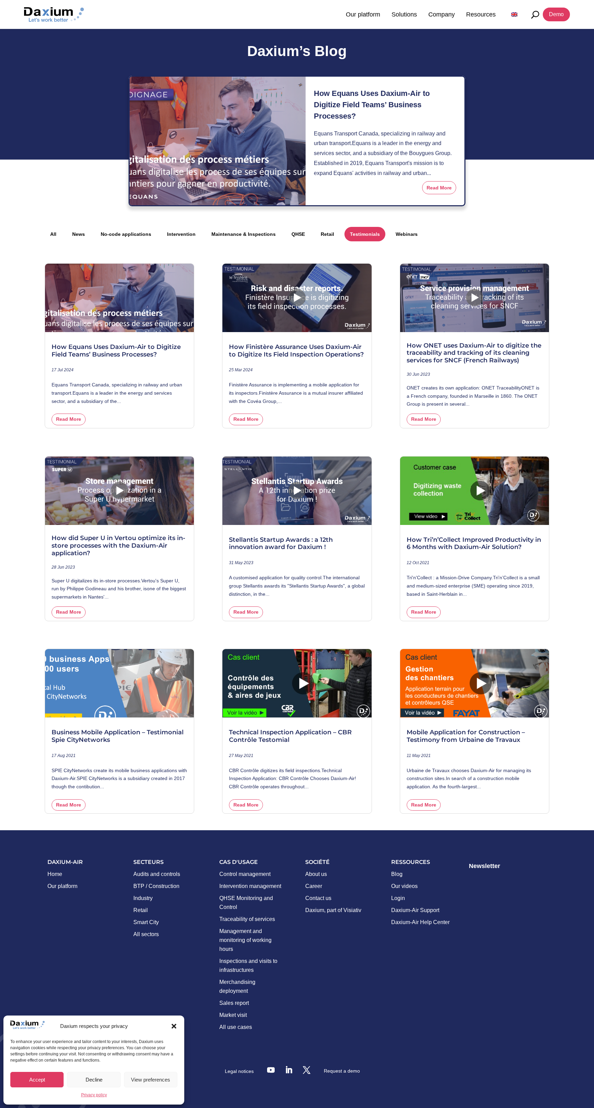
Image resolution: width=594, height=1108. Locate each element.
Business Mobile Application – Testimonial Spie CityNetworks (118, 736)
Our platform (363, 14)
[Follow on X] (306, 1069)
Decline (94, 1080)
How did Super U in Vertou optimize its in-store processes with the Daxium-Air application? (118, 546)
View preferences (150, 1080)
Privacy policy (94, 1095)
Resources (481, 14)
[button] (173, 1026)
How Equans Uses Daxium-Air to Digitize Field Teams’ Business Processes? (372, 104)
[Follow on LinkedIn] (288, 1069)
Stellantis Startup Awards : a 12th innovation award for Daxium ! (281, 543)
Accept (37, 1080)
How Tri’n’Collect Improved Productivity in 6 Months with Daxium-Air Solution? (474, 543)
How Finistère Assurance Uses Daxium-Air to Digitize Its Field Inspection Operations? (296, 350)
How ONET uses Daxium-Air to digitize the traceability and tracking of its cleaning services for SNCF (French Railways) (474, 353)
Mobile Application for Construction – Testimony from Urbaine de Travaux (466, 736)
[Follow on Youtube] (270, 1069)
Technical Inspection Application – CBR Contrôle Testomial (290, 736)
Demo (556, 14)
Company (441, 14)
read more (439, 187)
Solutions (404, 14)
